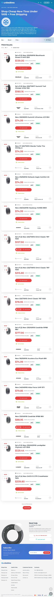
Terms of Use (14, 577)
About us (13, 570)
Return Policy (26, 572)
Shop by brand (4, 577)
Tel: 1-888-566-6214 (38, 570)
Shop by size (4, 572)
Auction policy (26, 570)
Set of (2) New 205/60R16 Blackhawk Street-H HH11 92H (30, 56)
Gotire (12, 590)
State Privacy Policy (15, 580)
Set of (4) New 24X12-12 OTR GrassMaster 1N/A (31, 477)
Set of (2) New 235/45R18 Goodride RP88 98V (31, 328)
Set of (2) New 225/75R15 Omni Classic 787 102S (32, 238)
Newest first (16, 47)
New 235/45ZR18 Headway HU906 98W (31, 208)
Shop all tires (4, 570)
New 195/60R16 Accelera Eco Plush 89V (31, 358)
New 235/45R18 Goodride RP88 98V (29, 416)
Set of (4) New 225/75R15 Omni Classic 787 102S (32, 269)
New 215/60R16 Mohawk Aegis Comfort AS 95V (32, 178)
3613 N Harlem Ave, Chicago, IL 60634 (43, 577)
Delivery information (16, 572)
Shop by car (4, 575)
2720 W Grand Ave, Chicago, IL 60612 (42, 575)
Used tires (3, 7)
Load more (27, 507)
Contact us (25, 577)
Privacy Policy (14, 575)
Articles (13, 585)
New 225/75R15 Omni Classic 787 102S (30, 299)
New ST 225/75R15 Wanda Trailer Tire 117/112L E (30, 147)
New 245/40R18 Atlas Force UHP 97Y (30, 387)
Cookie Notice (14, 582)
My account (25, 575)
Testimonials (14, 587)
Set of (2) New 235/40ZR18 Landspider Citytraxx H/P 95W (30, 446)
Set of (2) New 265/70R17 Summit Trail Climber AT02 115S (30, 87)
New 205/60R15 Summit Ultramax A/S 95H (32, 117)
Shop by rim (4, 580)
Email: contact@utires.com (40, 572)
